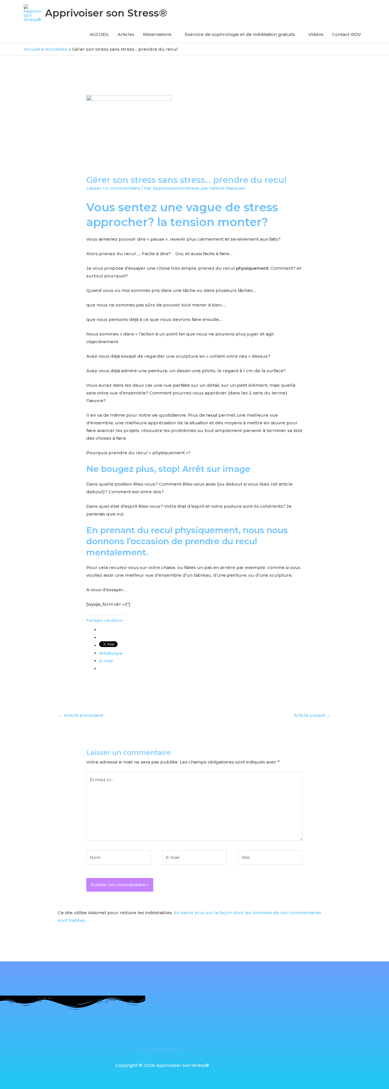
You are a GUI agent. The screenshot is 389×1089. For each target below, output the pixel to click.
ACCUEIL (99, 34)
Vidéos (316, 34)
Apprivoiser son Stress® (106, 13)
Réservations (157, 34)
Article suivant (312, 715)
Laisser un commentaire (113, 188)
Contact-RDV (346, 34)
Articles (126, 34)
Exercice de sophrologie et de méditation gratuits (240, 34)
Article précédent (80, 715)
